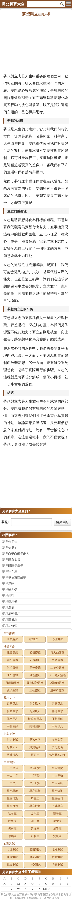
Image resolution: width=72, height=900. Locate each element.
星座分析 (57, 783)
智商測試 (57, 857)
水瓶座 (35, 836)
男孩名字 (35, 739)
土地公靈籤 (57, 667)
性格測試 (57, 849)
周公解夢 (12, 639)
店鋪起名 (12, 754)
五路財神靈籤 (35, 682)
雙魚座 (57, 836)
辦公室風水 (35, 718)
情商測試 (57, 864)
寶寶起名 (35, 747)
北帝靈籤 (12, 675)
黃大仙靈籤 (57, 652)
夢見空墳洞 (9, 619)
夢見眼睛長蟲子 (12, 565)
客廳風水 (57, 703)
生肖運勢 (57, 775)
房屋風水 (12, 711)
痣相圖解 (35, 726)
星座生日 (57, 798)
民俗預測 (57, 726)
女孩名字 (57, 739)
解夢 (8, 894)
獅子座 (35, 821)
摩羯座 (12, 836)
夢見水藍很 (9, 625)
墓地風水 (57, 711)
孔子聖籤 (12, 690)
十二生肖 (12, 775)
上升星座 (57, 805)
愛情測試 (35, 849)
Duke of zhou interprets (46, 889)
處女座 (57, 821)
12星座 (35, 798)
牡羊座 (12, 813)
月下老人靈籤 (57, 675)
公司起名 (57, 747)
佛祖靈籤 (12, 667)
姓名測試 (12, 739)
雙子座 (57, 813)
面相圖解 (57, 718)
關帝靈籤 (12, 660)
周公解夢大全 (11, 872)
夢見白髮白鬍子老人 (15, 553)
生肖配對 (35, 775)
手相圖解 (12, 726)
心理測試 (57, 639)
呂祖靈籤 (35, 652)
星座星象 (12, 790)
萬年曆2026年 (57, 754)
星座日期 (12, 798)
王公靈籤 (35, 690)
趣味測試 (12, 857)
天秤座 (12, 828)
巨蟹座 (12, 821)
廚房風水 (35, 711)
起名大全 (12, 747)
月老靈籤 (35, 675)
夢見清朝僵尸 (11, 613)
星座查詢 (57, 790)
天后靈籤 (35, 660)
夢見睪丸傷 (9, 589)
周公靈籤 (35, 667)
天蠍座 (35, 828)
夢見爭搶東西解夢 (14, 577)
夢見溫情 (8, 607)
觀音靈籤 (12, 652)
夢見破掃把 (9, 547)
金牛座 (35, 813)
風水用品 (12, 718)
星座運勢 (57, 768)
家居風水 (12, 703)
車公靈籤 (57, 660)
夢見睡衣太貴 (11, 559)
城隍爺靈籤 (57, 682)
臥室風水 (35, 703)
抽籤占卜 (35, 639)
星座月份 (12, 805)
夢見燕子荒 (9, 541)
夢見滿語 (8, 583)
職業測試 (12, 864)
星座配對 (35, 768)
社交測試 (35, 864)
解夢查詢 (62, 522)
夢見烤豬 (8, 595)
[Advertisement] (36, 46)
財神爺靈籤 (57, 690)
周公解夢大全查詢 (15, 511)
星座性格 (35, 805)
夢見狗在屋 (9, 571)
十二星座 (12, 768)
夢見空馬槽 (9, 601)
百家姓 (35, 754)
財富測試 (35, 857)
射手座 (57, 828)
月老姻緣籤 (12, 682)
